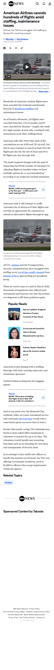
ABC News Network (20, 609)
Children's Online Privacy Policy (38, 612)
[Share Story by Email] (16, 48)
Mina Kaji (9, 39)
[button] (4, 3)
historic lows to (11, 275)
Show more (43, 91)
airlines (15, 264)
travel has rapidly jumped (31, 272)
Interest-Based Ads (15, 615)
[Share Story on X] (10, 48)
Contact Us (40, 617)
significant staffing (24, 108)
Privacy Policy (34, 609)
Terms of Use (13, 617)
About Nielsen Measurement (34, 615)
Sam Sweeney (22, 39)
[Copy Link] (22, 48)
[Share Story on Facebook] (4, 48)
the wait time (25, 418)
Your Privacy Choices (27, 617)
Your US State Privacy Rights (14, 612)
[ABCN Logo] (16, 3)
